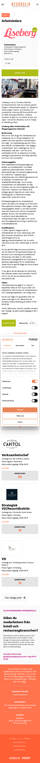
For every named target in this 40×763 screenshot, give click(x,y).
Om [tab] (32, 345)
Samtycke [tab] (7, 345)
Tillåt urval (20, 416)
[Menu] (3, 4)
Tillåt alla (20, 410)
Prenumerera (20, 746)
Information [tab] (20, 345)
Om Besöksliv (20, 742)
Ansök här (8, 323)
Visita (23, 681)
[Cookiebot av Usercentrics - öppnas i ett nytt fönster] (29, 339)
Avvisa (20, 422)
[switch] (35, 387)
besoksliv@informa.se (12, 656)
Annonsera (20, 750)
